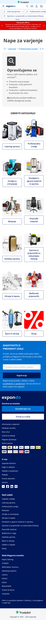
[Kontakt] (31, 6)
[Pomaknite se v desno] (44, 25)
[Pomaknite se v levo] (2, 25)
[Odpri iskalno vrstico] (27, 6)
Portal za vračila (23, 416)
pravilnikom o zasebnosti (14, 383)
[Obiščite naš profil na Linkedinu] (11, 487)
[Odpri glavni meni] (3, 6)
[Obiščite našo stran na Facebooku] (7, 487)
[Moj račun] (36, 6)
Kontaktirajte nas (23, 408)
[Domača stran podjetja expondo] (5, 48)
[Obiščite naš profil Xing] (16, 487)
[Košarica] (41, 6)
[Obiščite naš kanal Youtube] (3, 487)
